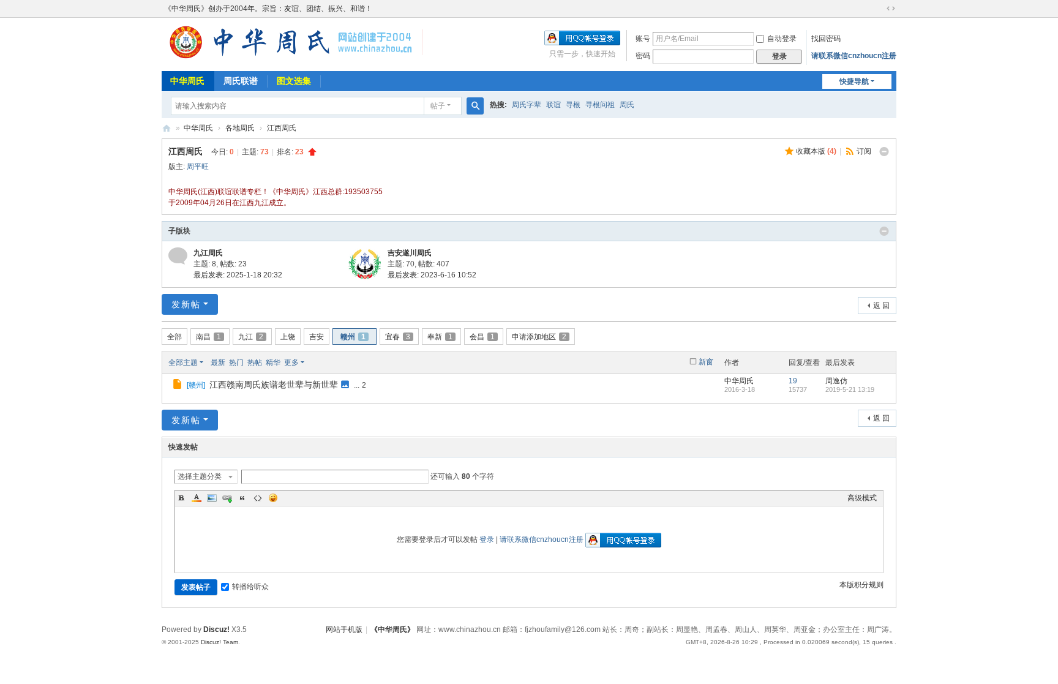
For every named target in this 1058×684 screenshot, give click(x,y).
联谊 (553, 104)
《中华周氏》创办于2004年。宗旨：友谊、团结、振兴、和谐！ (268, 8)
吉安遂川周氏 (410, 253)
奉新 (439, 337)
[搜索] (475, 106)
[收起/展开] (884, 152)
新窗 (706, 362)
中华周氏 (187, 81)
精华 (273, 362)
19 (793, 381)
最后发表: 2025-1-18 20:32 (237, 275)
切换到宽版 (890, 8)
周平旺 (198, 166)
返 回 (881, 305)
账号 (643, 38)
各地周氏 (240, 128)
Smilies (273, 498)
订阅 (864, 151)
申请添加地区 (539, 337)
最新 (218, 362)
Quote (242, 498)
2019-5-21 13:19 (849, 389)
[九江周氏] (177, 256)
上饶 (287, 337)
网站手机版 (344, 629)
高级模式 (862, 498)
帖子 (437, 106)
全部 (174, 337)
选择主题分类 (200, 476)
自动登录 (782, 38)
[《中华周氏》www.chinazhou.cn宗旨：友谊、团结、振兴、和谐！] (292, 58)
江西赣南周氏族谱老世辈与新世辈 (273, 384)
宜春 (397, 337)
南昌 (208, 337)
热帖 (254, 362)
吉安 (316, 337)
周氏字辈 (526, 104)
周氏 (627, 104)
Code (258, 498)
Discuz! (216, 629)
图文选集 (294, 81)
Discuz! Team (219, 642)
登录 (486, 539)
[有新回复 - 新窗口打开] (178, 385)
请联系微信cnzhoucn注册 (853, 55)
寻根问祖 (600, 104)
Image (212, 498)
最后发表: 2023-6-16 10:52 (432, 275)
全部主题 (183, 362)
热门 (236, 362)
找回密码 (826, 38)
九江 (250, 337)
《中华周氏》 (392, 629)
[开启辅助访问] (879, 8)
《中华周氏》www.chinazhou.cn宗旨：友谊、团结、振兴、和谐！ (166, 128)
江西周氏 (281, 128)
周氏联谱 (240, 81)
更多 (291, 362)
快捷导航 (854, 81)
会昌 (482, 337)
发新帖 (186, 304)
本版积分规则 (861, 585)
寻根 (573, 104)
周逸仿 (836, 381)
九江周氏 (208, 253)
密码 (643, 55)
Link (227, 498)
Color (196, 498)
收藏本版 (816, 151)
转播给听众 (250, 586)
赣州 (353, 337)
